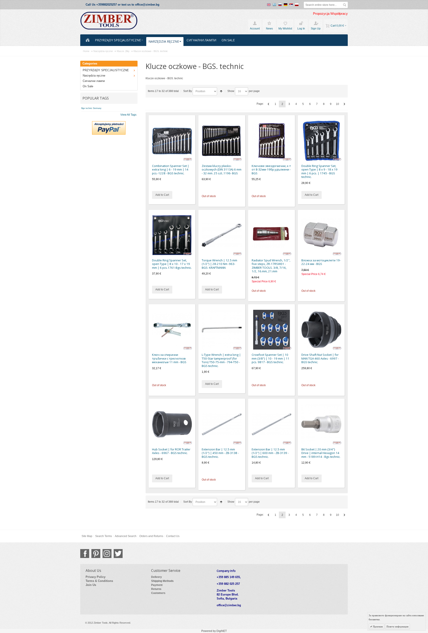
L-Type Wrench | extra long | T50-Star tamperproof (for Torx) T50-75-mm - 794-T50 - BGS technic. (221, 360)
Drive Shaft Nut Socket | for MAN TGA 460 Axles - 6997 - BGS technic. (320, 358)
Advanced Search (125, 536)
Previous (268, 104)
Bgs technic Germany (91, 108)
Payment (157, 585)
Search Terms (103, 536)
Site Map (87, 536)
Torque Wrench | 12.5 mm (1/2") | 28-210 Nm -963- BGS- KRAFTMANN (219, 264)
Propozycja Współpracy (330, 13)
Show (230, 91)
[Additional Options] (109, 123)
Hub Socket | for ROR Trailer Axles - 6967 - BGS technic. (171, 451)
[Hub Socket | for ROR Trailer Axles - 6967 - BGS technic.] (172, 424)
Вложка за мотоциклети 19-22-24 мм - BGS (321, 262)
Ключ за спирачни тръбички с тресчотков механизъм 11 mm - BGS (169, 358)
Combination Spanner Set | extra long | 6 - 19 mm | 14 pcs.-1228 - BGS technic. (170, 169)
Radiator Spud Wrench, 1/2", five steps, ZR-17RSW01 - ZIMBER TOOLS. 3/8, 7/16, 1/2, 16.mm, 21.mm (271, 265)
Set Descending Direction (221, 91)
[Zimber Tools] (109, 21)
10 (337, 104)
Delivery (156, 577)
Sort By (187, 91)
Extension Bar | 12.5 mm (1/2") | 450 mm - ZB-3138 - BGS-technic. (220, 453)
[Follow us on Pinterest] (95, 553)
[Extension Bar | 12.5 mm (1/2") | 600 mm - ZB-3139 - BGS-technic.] (272, 424)
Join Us (91, 585)
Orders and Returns (151, 536)
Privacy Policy (95, 577)
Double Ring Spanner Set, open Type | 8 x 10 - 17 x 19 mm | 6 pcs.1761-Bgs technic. (172, 264)
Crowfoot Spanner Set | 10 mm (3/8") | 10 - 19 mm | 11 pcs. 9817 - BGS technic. (270, 358)
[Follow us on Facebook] (84, 553)
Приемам (377, 626)
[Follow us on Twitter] (118, 553)
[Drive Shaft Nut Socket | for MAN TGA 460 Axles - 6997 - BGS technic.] (321, 330)
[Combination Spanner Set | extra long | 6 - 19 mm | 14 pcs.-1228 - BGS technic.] (172, 141)
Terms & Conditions (99, 581)
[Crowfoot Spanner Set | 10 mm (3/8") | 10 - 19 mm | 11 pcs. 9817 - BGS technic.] (272, 330)
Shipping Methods (162, 581)
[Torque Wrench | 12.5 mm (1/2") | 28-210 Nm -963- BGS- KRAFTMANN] (222, 235)
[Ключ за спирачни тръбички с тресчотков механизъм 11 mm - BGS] (172, 330)
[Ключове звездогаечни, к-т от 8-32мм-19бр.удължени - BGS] (272, 141)
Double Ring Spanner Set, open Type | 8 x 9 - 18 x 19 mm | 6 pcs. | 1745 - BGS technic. (319, 171)
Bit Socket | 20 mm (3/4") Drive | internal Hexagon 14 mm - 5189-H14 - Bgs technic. (320, 453)
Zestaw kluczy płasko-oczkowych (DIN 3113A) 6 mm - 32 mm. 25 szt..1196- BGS (221, 169)
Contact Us (172, 536)
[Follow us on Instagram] (107, 553)
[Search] (345, 5)
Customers (158, 593)
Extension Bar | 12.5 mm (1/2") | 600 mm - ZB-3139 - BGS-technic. (270, 453)
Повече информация (397, 626)
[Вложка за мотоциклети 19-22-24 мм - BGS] (321, 235)
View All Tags (128, 114)
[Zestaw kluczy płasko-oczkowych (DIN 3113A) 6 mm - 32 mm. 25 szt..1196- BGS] (222, 141)
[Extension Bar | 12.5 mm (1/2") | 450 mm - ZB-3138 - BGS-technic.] (222, 424)
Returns (156, 589)
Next (344, 104)
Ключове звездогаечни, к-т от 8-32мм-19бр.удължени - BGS (271, 169)
